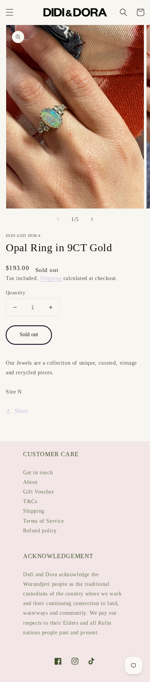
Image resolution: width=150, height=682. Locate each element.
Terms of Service (43, 521)
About (30, 482)
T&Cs (30, 501)
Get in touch (38, 472)
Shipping (51, 278)
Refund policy (40, 531)
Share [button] (21, 411)
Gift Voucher (38, 492)
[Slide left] (58, 219)
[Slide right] (91, 219)
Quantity (15, 292)
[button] (9, 12)
